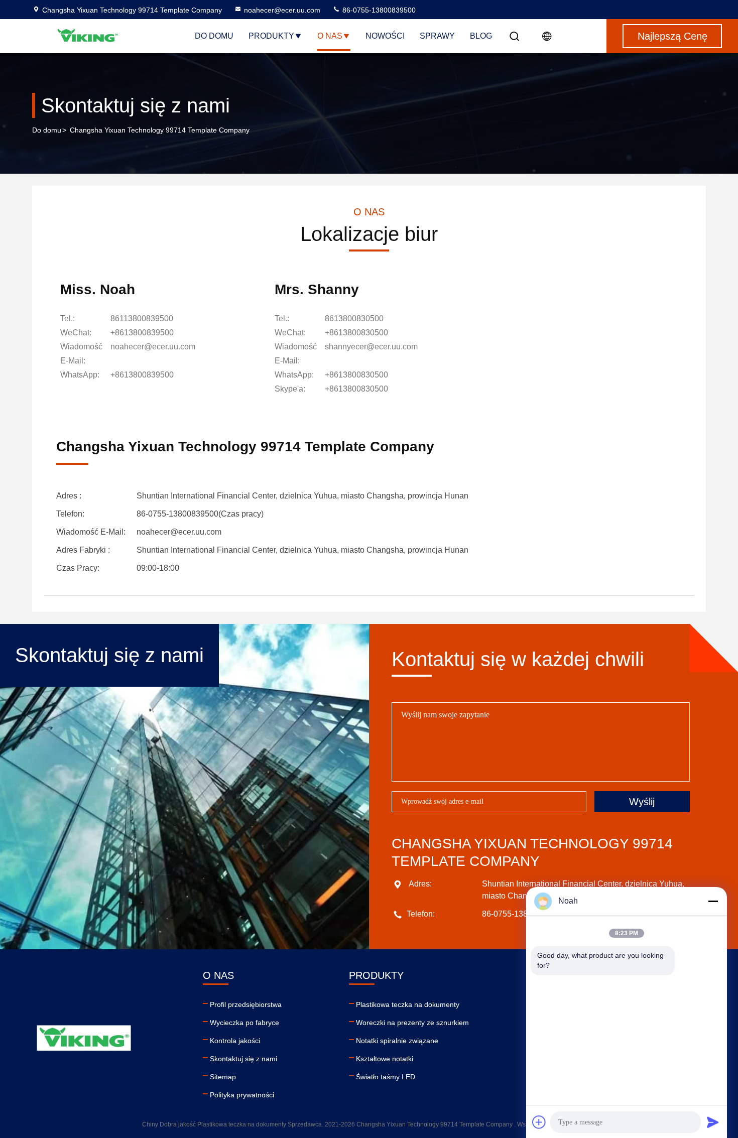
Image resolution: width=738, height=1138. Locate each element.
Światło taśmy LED (385, 1077)
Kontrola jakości (235, 1041)
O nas (329, 36)
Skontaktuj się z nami (243, 1059)
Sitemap (223, 1077)
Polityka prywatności (242, 1095)
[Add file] (539, 1122)
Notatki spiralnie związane (397, 1041)
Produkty (271, 36)
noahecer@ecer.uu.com (282, 10)
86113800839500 (141, 318)
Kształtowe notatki (384, 1059)
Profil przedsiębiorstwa (246, 1004)
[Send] (713, 1122)
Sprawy (437, 36)
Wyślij (642, 801)
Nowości (385, 36)
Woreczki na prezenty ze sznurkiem (412, 1023)
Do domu (214, 36)
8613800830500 (354, 318)
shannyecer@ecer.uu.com (371, 346)
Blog (481, 36)
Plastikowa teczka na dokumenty (407, 1004)
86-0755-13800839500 (378, 10)
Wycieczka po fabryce (244, 1023)
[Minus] (713, 901)
